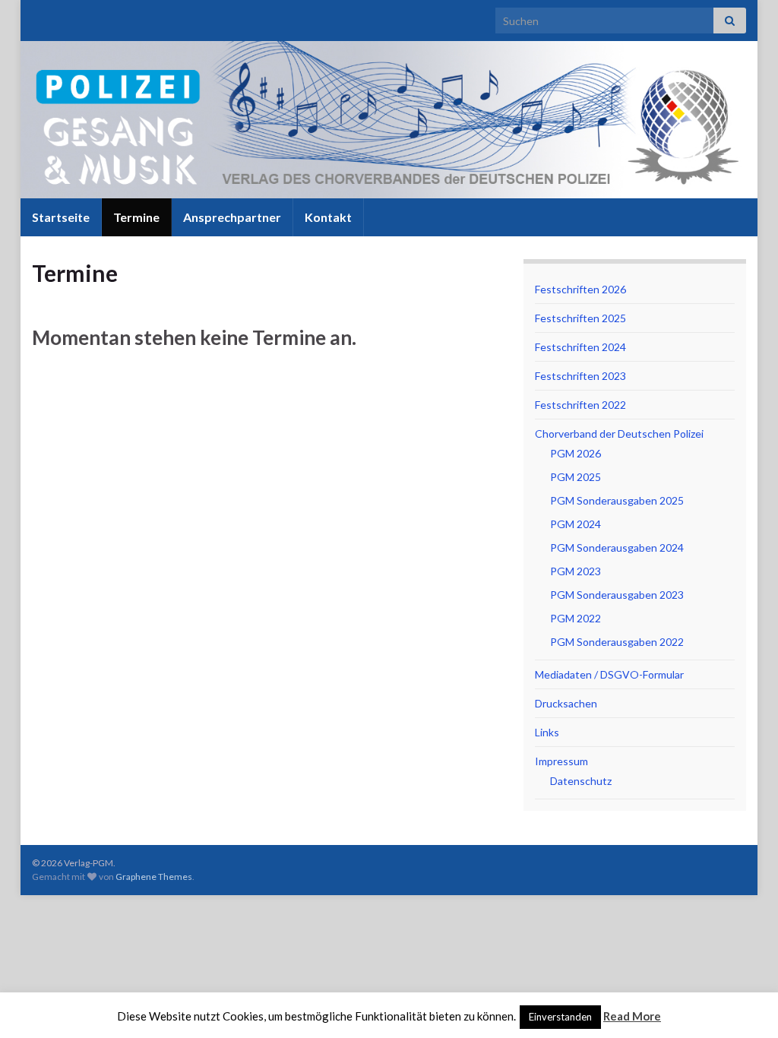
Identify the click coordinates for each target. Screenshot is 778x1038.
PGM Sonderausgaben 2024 (617, 547)
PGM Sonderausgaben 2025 (617, 500)
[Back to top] (744, 1004)
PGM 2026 (575, 453)
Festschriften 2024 (580, 346)
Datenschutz (581, 780)
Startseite (61, 217)
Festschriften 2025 (580, 318)
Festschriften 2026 (580, 289)
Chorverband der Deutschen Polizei (619, 433)
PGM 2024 (575, 523)
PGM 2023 (575, 571)
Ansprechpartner (232, 217)
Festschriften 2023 (580, 375)
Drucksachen (566, 703)
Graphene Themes (153, 876)
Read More (632, 1016)
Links (547, 732)
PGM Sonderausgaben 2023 (617, 594)
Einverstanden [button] (560, 1017)
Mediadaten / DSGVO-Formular (609, 674)
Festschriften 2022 (580, 404)
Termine (136, 217)
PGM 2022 (575, 618)
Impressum (561, 761)
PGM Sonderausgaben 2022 (617, 641)
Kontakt (328, 217)
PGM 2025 (575, 476)
